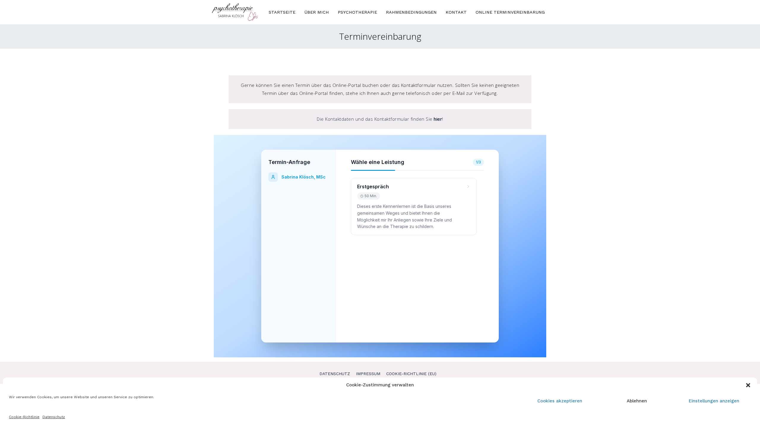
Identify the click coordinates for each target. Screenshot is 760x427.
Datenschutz (53, 417)
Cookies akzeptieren (559, 401)
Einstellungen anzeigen (714, 401)
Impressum (368, 373)
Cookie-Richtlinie (24, 417)
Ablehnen (637, 401)
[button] (748, 385)
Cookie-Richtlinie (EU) (411, 373)
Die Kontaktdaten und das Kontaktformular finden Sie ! (380, 119)
